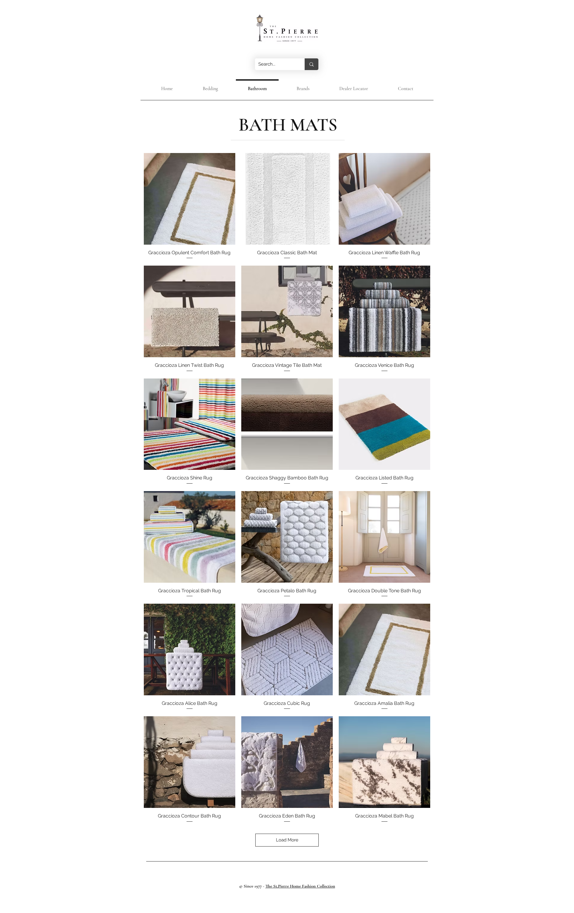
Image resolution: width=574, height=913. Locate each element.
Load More (287, 840)
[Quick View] (189, 199)
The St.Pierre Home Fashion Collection (300, 886)
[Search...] (311, 64)
